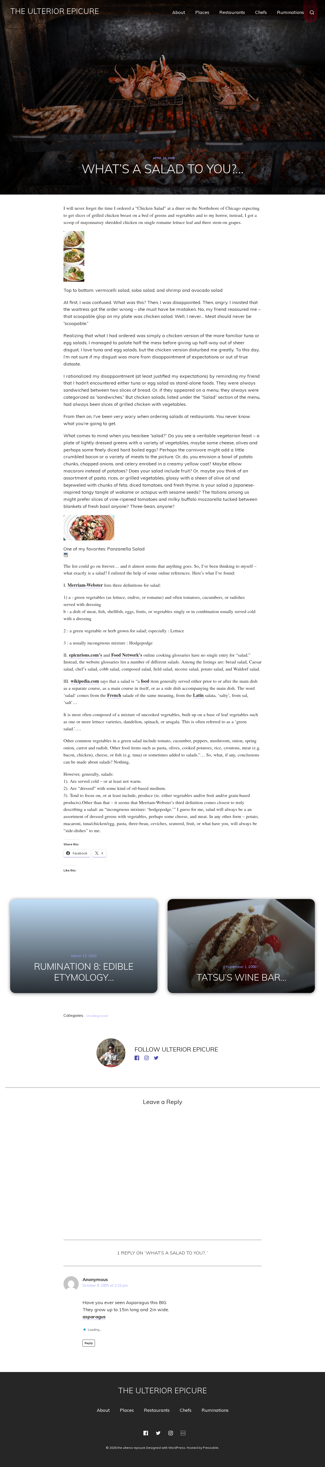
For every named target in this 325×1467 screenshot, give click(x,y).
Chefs (261, 12)
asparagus (94, 1317)
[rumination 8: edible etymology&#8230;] (83, 946)
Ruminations (290, 12)
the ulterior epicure (54, 11)
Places (202, 12)
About (178, 12)
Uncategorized (97, 1016)
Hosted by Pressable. (203, 1448)
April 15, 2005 (164, 158)
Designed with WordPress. (166, 1448)
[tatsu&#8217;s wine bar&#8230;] (241, 946)
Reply (89, 1343)
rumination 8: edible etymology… (84, 972)
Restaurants (232, 12)
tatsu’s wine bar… (241, 977)
